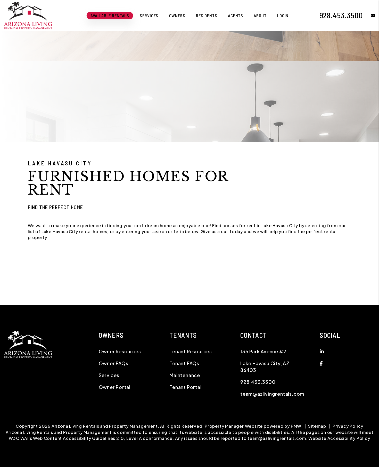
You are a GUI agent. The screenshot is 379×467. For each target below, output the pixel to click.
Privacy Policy (348, 426)
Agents (235, 15)
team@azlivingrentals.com (272, 394)
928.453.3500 (341, 15)
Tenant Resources (190, 351)
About (260, 15)
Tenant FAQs (184, 363)
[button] (369, 15)
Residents (206, 15)
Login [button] (283, 15)
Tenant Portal (185, 387)
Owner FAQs (113, 363)
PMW (296, 426)
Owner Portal (115, 387)
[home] (28, 15)
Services (149, 15)
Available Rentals (109, 15)
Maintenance (184, 375)
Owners (177, 15)
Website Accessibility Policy (339, 438)
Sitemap (317, 426)
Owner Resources (120, 351)
